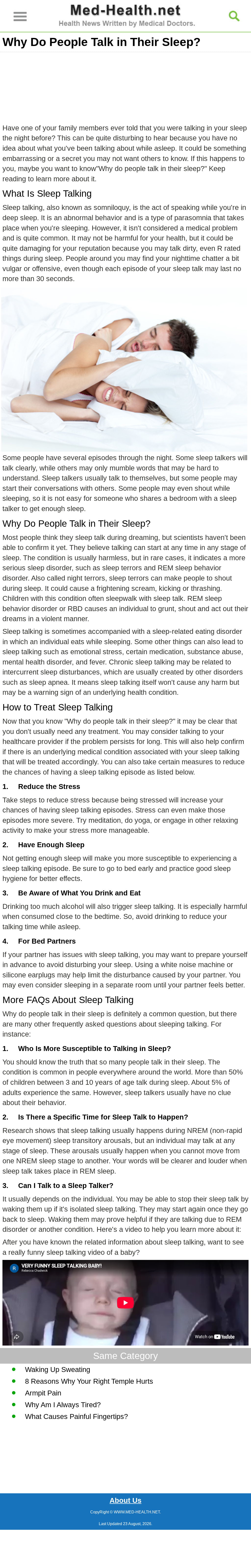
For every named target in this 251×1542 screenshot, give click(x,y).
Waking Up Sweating (57, 1369)
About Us (125, 1500)
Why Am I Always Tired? (63, 1405)
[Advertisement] (125, 86)
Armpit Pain (43, 1393)
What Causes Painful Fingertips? (76, 1416)
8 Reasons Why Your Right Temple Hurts (89, 1381)
